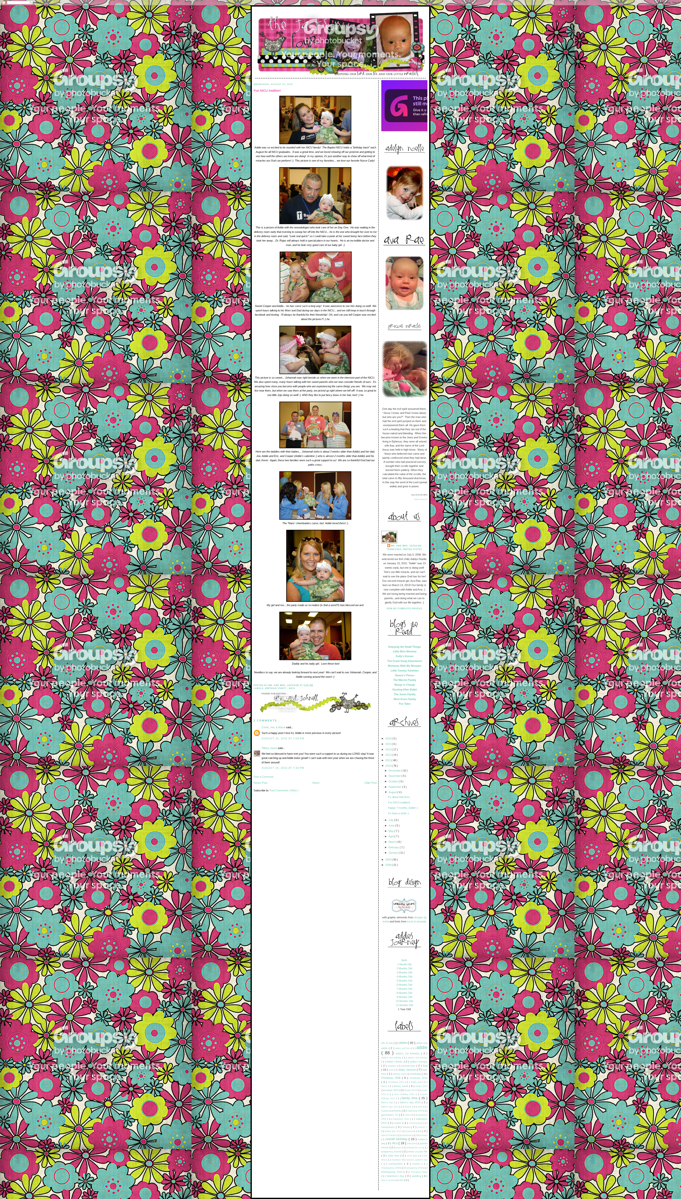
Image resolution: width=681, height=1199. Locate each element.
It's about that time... (399, 796)
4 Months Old (404, 976)
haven (399, 1123)
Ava (425, 1065)
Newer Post (260, 782)
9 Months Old (404, 996)
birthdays (417, 1074)
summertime (396, 1163)
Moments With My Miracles (404, 665)
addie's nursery (418, 1061)
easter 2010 (421, 1086)
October (394, 781)
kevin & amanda (416, 921)
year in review (388, 1180)
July (391, 819)
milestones (406, 1135)
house (407, 1127)
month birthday (397, 1139)
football (385, 1111)
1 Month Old (404, 964)
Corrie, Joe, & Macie (274, 727)
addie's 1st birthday (408, 1053)
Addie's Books (395, 1061)
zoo (402, 1180)
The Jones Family (405, 694)
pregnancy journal (392, 1151)
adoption (392, 1066)
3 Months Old (404, 972)
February (394, 847)
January (394, 852)
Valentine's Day (396, 1176)
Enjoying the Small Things (404, 646)
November (395, 775)
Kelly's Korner (405, 656)
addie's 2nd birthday (391, 1057)
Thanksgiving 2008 (390, 1168)
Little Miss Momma (404, 651)
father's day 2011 (390, 1107)
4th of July (387, 1043)
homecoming (416, 1123)
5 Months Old (404, 980)
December (395, 770)
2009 (388, 859)
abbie (403, 1043)
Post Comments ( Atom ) (284, 790)
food (420, 1107)
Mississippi (422, 1135)
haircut (408, 1115)
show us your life (417, 1151)
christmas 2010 (418, 1078)
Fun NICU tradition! (267, 90)
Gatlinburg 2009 (415, 1111)
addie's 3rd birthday (417, 1057)
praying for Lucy (415, 1147)
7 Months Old (404, 988)
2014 (388, 743)
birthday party (276, 688)
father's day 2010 (411, 1102)
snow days (412, 1155)
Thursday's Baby (419, 1172)
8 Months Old (404, 992)
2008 (388, 864)
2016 (388, 738)
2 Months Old (404, 968)
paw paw (412, 1143)
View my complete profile (404, 608)
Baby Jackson (408, 1069)
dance (384, 1086)
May (391, 830)
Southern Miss (399, 1160)
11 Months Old (404, 1005)
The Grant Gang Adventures (404, 660)
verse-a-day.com (420, 499)
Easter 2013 (411, 1090)
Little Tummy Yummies (405, 670)
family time (410, 1098)
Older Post (370, 782)
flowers (408, 1107)
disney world (401, 1086)
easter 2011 (393, 1090)
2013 (388, 749)
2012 (388, 754)
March (393, 841)
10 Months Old (404, 1001)
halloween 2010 (401, 1119)
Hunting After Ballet (404, 689)
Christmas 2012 (396, 1082)
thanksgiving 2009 (414, 1168)
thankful (417, 1164)
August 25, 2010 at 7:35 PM (283, 767)
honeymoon (388, 1127)
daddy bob (417, 1082)
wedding (417, 1176)
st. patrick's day (419, 1160)
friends (397, 1110)
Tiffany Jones (270, 748)
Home (315, 782)
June (392, 825)
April (391, 836)
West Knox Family (405, 699)
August (393, 792)
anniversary (409, 1065)
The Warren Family (404, 679)
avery (391, 1070)
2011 (388, 760)
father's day (387, 1102)
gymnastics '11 (390, 1115)
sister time (394, 1155)
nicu (292, 688)
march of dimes (389, 1135)
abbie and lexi (403, 1048)
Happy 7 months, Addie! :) (403, 807)
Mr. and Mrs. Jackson (406, 546)
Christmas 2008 (391, 1077)
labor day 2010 (394, 1131)
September (395, 786)
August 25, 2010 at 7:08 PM (283, 738)
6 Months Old (404, 984)
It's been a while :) (398, 813)
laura (410, 1131)
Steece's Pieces (404, 675)
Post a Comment (263, 776)
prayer (398, 1147)
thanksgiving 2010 (392, 1172)
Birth (404, 960)
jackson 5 (422, 1127)
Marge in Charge (404, 684)
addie (421, 1047)
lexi (420, 1131)
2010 (388, 765)
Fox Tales (405, 703)
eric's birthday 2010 (405, 1094)
